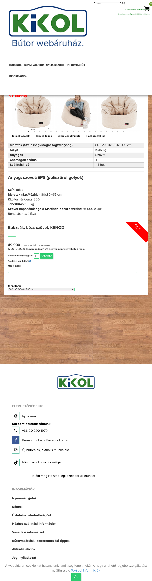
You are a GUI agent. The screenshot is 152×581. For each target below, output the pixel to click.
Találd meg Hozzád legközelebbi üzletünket (63, 476)
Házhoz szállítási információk (34, 523)
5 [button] (51, 131)
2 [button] (34, 131)
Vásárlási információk (28, 532)
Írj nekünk (29, 416)
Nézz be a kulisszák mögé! (41, 462)
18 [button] (123, 131)
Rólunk (17, 507)
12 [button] (90, 131)
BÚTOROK (15, 65)
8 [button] (68, 131)
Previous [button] (9, 111)
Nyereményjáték (24, 498)
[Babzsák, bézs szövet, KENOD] (33, 111)
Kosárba (46, 255)
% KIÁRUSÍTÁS (18, 96)
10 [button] (79, 131)
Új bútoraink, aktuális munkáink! (45, 450)
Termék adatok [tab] (21, 136)
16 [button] (112, 131)
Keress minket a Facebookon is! (44, 440)
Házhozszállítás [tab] (95, 136)
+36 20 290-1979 (31, 427)
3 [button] (40, 131)
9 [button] (73, 131)
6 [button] (56, 131)
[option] (33, 111)
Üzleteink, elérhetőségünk (32, 515)
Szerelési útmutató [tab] (69, 136)
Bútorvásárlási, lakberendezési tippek (41, 541)
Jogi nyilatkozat (24, 557)
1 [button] (29, 131)
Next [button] (143, 111)
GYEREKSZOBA (55, 65)
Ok (76, 577)
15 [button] (106, 131)
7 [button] (62, 131)
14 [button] (101, 131)
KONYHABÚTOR (34, 65)
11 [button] (84, 131)
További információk (85, 570)
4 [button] (45, 131)
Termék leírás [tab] (44, 136)
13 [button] (95, 131)
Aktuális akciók (23, 549)
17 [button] (118, 131)
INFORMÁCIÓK (76, 65)
